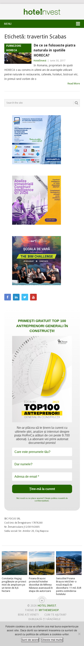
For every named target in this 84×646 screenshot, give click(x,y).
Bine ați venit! (28, 614)
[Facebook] (7, 297)
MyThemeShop (49, 610)
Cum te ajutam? (55, 614)
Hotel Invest (42, 12)
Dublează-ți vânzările (44, 619)
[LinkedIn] (16, 297)
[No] (79, 634)
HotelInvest (40, 60)
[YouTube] (33, 297)
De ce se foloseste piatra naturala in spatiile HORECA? (54, 50)
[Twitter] (24, 297)
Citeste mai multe (52, 639)
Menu (8, 23)
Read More (74, 83)
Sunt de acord (30, 639)
